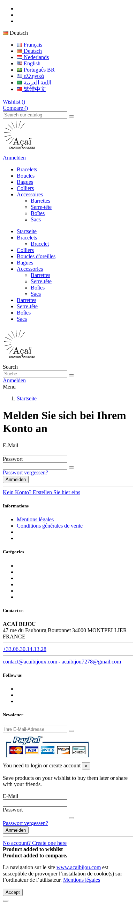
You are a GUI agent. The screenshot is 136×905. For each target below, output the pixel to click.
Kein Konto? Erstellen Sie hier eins (41, 492)
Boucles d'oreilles (36, 256)
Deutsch (32, 51)
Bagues (25, 263)
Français (32, 45)
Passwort (13, 459)
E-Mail (10, 445)
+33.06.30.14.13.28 (24, 649)
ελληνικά (33, 76)
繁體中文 (34, 89)
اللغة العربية (36, 82)
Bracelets (27, 237)
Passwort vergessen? (25, 472)
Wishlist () (14, 102)
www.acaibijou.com (78, 867)
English (31, 63)
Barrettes (40, 201)
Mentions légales (35, 519)
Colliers (25, 250)
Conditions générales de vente (50, 526)
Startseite (27, 231)
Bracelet (40, 244)
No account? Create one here (35, 843)
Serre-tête (41, 207)
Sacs (36, 219)
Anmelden (16, 479)
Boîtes (38, 213)
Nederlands (35, 57)
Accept (13, 892)
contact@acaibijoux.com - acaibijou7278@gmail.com (62, 662)
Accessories (30, 269)
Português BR (38, 70)
